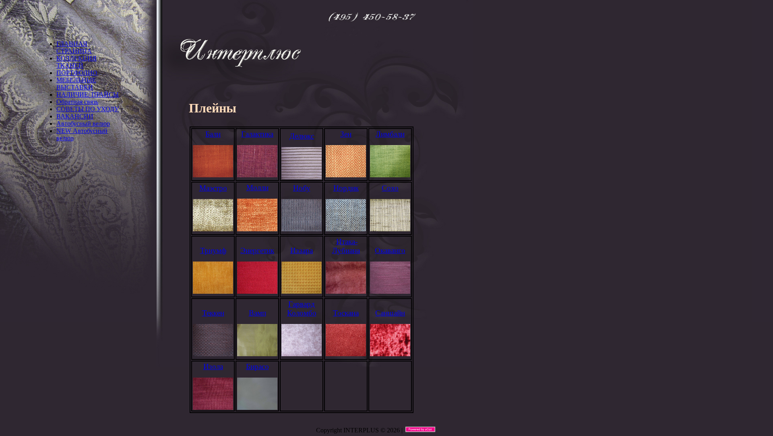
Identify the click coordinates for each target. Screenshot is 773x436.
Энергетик (257, 250)
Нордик (346, 188)
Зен (345, 134)
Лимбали (390, 134)
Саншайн (390, 313)
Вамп (257, 313)
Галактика (257, 134)
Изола (213, 366)
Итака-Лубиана (346, 246)
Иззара (301, 250)
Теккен (213, 313)
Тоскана (346, 313)
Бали (213, 134)
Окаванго (390, 250)
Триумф (213, 250)
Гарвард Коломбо (301, 308)
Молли (257, 187)
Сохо (390, 188)
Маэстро (213, 188)
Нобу (301, 188)
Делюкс (301, 136)
